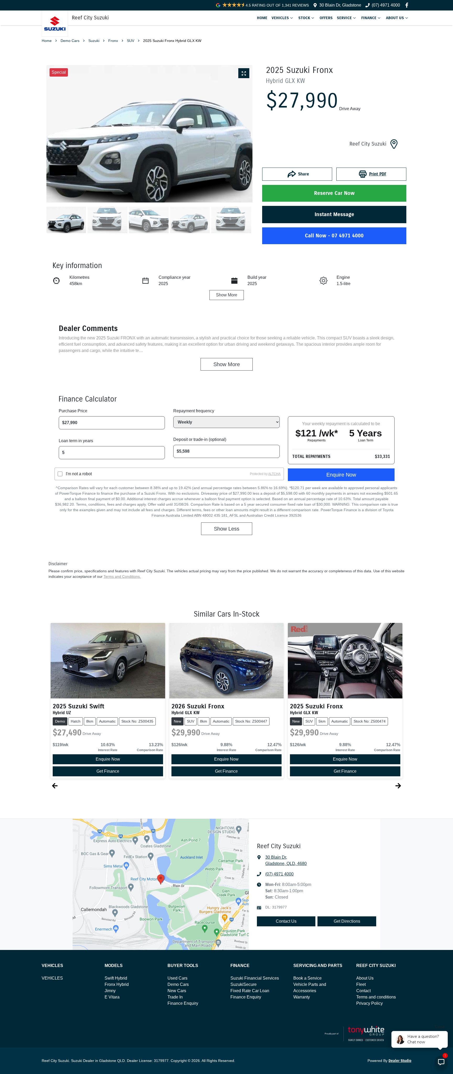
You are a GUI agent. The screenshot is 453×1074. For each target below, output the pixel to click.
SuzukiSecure (243, 984)
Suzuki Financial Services (254, 978)
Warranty (301, 997)
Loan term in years (76, 441)
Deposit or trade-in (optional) (199, 439)
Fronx (113, 41)
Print (377, 174)
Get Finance (107, 771)
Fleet (361, 984)
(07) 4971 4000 (279, 874)
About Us (395, 17)
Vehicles (280, 17)
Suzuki (93, 41)
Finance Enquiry (183, 1003)
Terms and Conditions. (122, 576)
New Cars (177, 990)
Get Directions (347, 921)
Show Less (226, 529)
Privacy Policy (369, 1003)
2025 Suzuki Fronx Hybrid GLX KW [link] (172, 41)
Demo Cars (70, 41)
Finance (368, 17)
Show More (226, 295)
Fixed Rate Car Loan (249, 990)
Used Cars (177, 978)
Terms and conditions (376, 997)
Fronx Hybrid (117, 984)
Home (262, 17)
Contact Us (286, 921)
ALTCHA (274, 474)
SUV (130, 41)
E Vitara (112, 997)
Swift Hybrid (116, 978)
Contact (363, 990)
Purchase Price (73, 411)
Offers (326, 17)
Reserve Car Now (334, 193)
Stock (304, 17)
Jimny (110, 990)
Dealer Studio (400, 1061)
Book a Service (307, 978)
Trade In (175, 997)
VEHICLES (52, 978)
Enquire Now (341, 475)
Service (344, 17)
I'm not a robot (79, 474)
